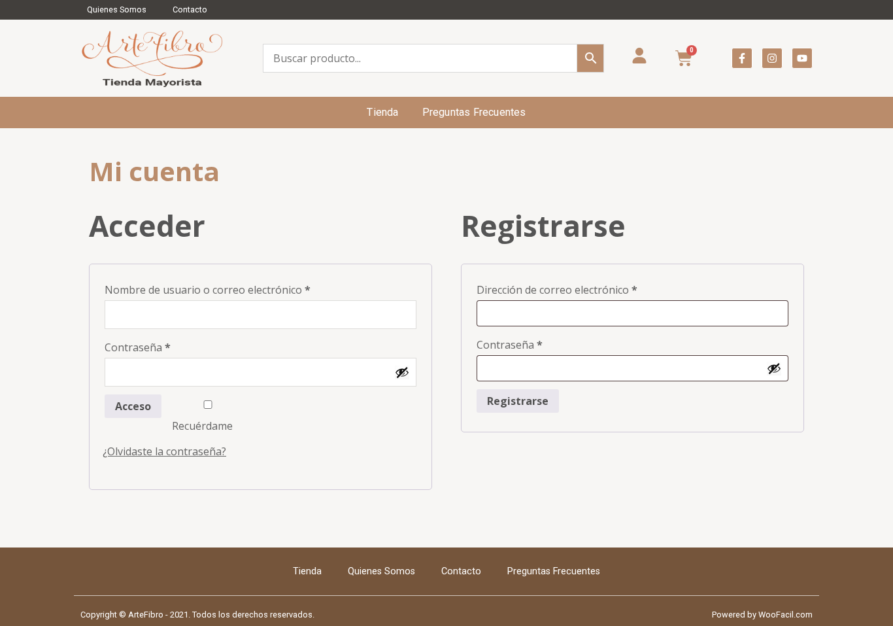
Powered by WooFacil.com (762, 614)
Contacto (190, 9)
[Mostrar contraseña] (402, 372)
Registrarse (517, 401)
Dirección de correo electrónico (585, 288)
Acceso (133, 406)
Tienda (382, 112)
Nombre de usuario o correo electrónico (235, 288)
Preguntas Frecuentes (474, 112)
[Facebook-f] (742, 58)
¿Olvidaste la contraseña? (164, 451)
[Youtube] (802, 58)
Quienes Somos (116, 9)
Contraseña (165, 346)
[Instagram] (772, 58)
